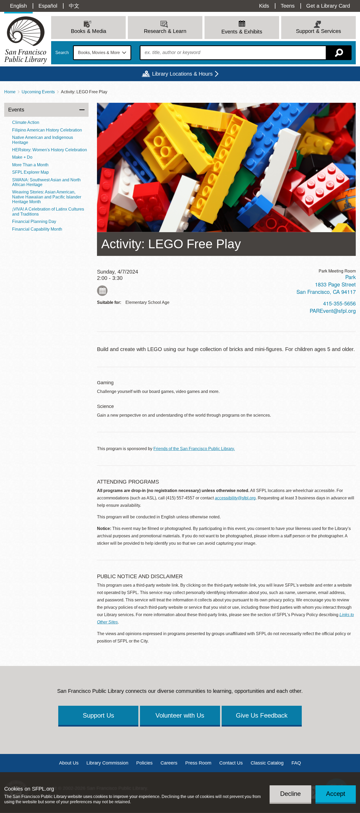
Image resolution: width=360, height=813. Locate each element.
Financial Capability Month (37, 229)
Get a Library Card (328, 6)
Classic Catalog (267, 763)
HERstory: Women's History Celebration (49, 150)
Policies (144, 763)
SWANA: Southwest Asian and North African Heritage (46, 182)
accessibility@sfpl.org (235, 498)
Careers (168, 763)
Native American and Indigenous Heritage (42, 139)
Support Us (98, 715)
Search (62, 53)
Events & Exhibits (241, 32)
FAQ (296, 763)
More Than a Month (30, 165)
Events (16, 110)
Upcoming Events (38, 92)
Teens (288, 6)
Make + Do (22, 157)
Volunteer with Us (179, 715)
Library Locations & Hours (182, 74)
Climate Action (25, 122)
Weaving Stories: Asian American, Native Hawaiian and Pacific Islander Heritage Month (46, 197)
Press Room (198, 763)
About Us (69, 763)
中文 (74, 6)
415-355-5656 (339, 303)
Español (47, 6)
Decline (290, 793)
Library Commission (107, 763)
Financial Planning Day (34, 221)
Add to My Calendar (102, 290)
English (18, 6)
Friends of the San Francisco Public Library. (194, 448)
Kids (264, 6)
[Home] (25, 40)
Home (10, 92)
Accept (335, 793)
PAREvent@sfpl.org (333, 310)
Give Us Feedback (262, 715)
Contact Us (231, 763)
